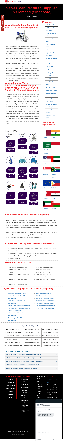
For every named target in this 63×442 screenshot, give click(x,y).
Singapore (46, 174)
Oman (54, 208)
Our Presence (10, 388)
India (54, 137)
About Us (11, 382)
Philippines (54, 188)
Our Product (11, 385)
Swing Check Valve (51, 90)
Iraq (54, 198)
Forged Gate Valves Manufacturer (45, 305)
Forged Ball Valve (51, 76)
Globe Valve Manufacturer (43, 293)
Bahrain (46, 198)
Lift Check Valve (50, 87)
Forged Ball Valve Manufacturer (45, 303)
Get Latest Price (11, 150)
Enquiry (10, 391)
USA (46, 164)
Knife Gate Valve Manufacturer (17, 293)
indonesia (54, 150)
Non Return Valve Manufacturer (45, 298)
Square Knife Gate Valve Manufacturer (19, 305)
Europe (46, 188)
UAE (54, 164)
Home (28, 16)
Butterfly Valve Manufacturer (44, 296)
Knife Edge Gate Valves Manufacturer (19, 308)
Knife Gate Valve (50, 25)
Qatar (46, 137)
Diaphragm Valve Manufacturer (45, 300)
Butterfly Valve (50, 66)
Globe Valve (49, 63)
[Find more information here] (48, 420)
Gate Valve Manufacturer (15, 310)
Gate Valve (49, 50)
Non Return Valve (51, 70)
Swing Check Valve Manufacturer (45, 308)
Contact (10, 394)
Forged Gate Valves (51, 79)
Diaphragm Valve (50, 73)
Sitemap (10, 398)
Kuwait (46, 208)
